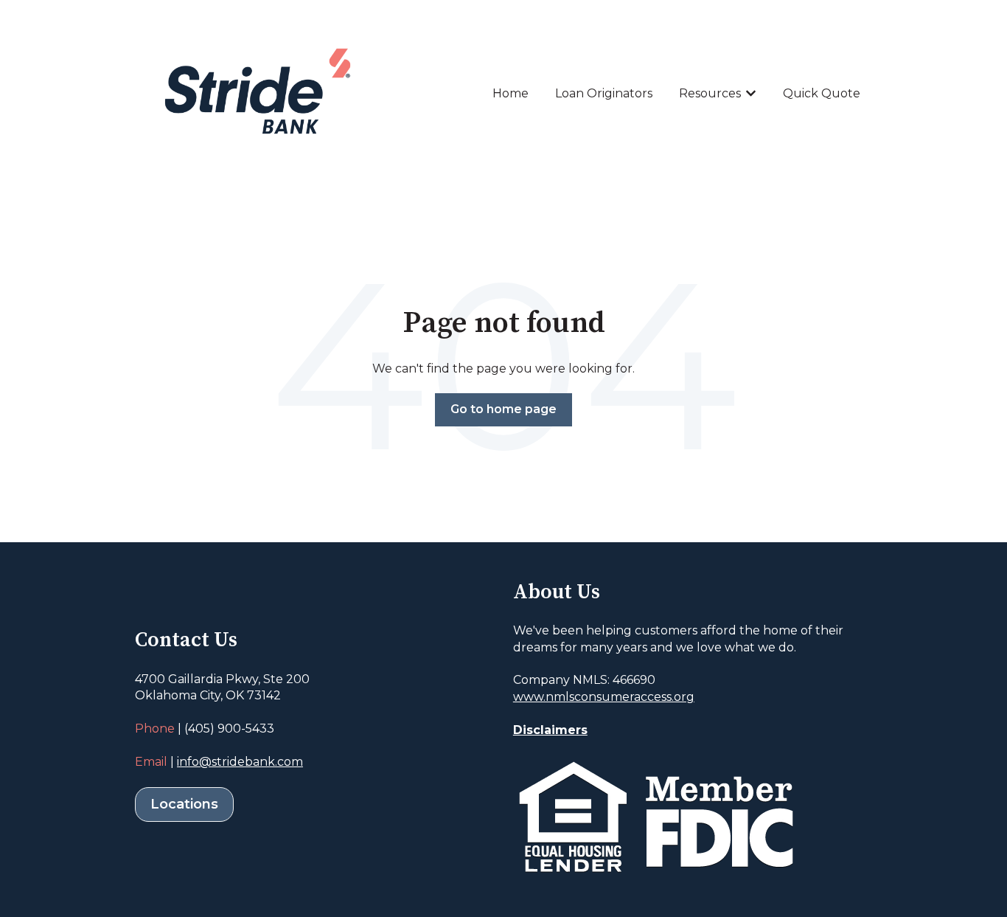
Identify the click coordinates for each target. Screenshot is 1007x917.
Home (510, 93)
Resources (710, 93)
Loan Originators (603, 93)
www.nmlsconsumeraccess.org (603, 697)
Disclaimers (550, 730)
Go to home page (503, 409)
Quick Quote (821, 93)
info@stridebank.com (240, 762)
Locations (184, 804)
